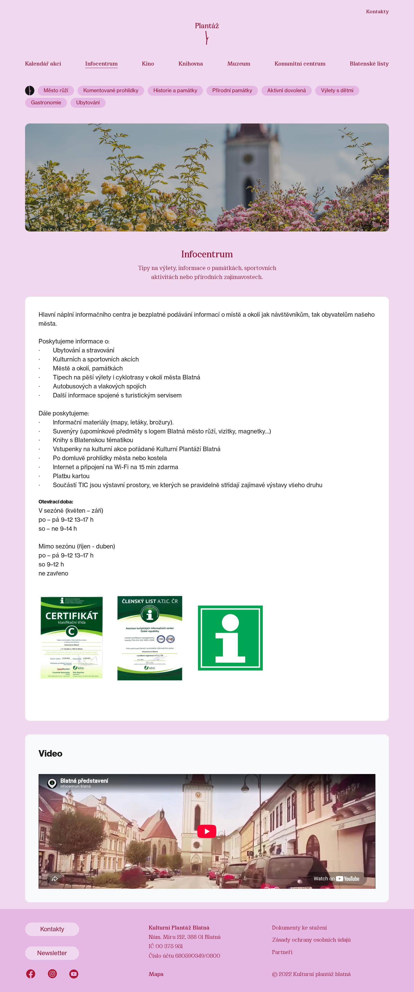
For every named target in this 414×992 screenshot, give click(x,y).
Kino (148, 63)
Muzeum (238, 63)
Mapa (156, 973)
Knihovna (191, 63)
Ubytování (88, 102)
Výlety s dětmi (337, 90)
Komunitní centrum (300, 63)
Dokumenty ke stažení (299, 927)
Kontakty (377, 11)
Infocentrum (101, 63)
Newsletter (52, 953)
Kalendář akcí (43, 63)
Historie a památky (175, 90)
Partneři (282, 951)
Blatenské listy (369, 63)
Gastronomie (46, 102)
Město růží (56, 90)
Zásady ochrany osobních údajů (311, 939)
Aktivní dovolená (286, 90)
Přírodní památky (232, 90)
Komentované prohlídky (110, 90)
